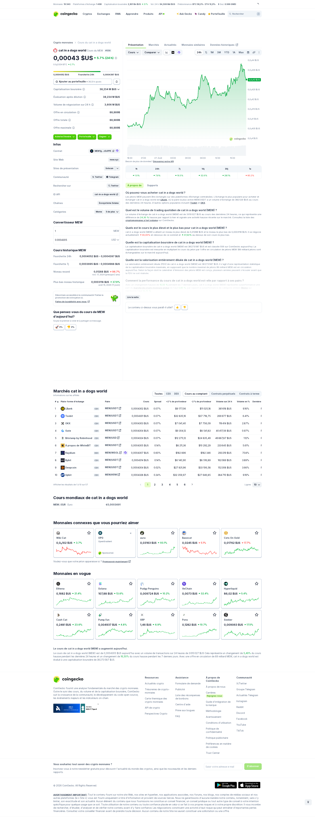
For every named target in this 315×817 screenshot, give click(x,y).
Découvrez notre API (163, 161)
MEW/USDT (111, 408)
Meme (244, 287)
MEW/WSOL (112, 452)
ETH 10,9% (210, 4)
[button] (114, 159)
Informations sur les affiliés (66, 395)
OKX (202, 202)
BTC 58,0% (197, 4)
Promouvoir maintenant (115, 561)
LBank (163, 199)
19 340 (67, 4)
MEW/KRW (111, 474)
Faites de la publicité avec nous (71, 301)
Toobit (193, 202)
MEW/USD (110, 437)
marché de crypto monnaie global (151, 287)
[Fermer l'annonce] (130, 533)
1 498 (99, 4)
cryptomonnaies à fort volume (142, 220)
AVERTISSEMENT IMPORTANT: (70, 794)
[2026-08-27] (248, 52)
